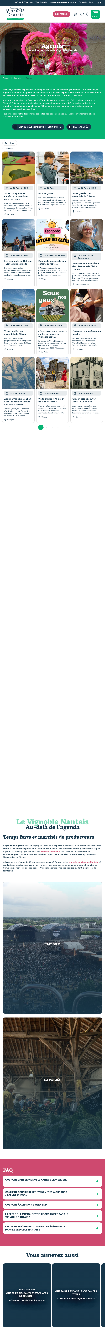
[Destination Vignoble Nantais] (15, 13)
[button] (88, 14)
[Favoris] (82, 14)
